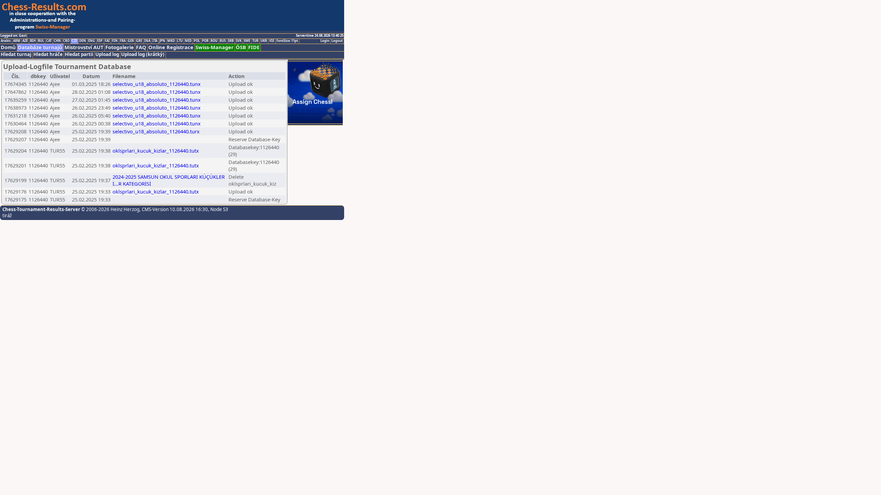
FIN (115, 41)
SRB (231, 41)
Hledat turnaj (16, 54)
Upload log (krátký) (142, 54)
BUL (41, 41)
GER (131, 41)
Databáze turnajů (40, 47)
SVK (239, 41)
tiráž (7, 215)
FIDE (253, 47)
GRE (139, 41)
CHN (57, 41)
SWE (247, 41)
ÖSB (241, 47)
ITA (154, 41)
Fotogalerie (119, 47)
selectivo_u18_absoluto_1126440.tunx (157, 83)
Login (324, 41)
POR (205, 41)
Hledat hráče (48, 54)
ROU (214, 41)
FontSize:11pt (287, 41)
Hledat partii (79, 54)
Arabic (6, 41)
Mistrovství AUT (83, 47)
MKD (171, 41)
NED (188, 41)
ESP (100, 41)
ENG (91, 41)
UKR (264, 41)
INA (147, 41)
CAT (49, 41)
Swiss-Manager (214, 47)
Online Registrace (170, 47)
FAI (107, 41)
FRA (123, 41)
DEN (82, 41)
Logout (337, 41)
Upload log (107, 54)
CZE (74, 41)
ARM (16, 41)
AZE (25, 41)
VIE (271, 41)
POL (197, 41)
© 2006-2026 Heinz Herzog (109, 209)
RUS (223, 41)
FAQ (141, 47)
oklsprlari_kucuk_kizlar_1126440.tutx (156, 150)
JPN (162, 41)
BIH (33, 41)
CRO (66, 41)
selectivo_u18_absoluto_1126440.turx (156, 131)
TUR (255, 41)
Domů (8, 47)
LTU (180, 41)
